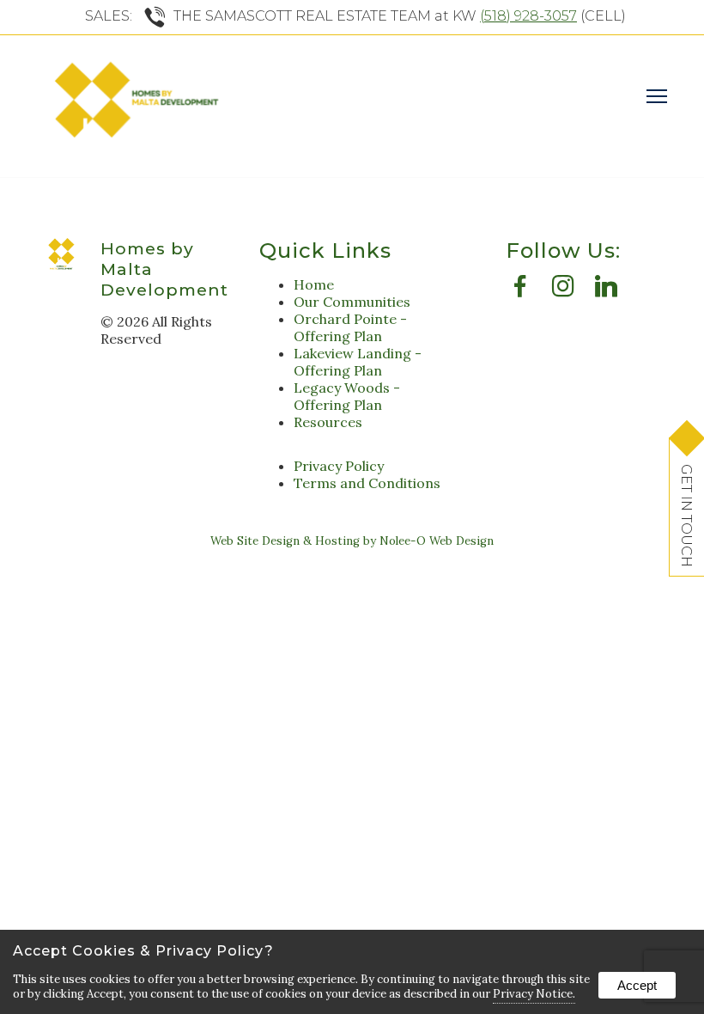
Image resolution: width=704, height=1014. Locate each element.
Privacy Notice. (534, 994)
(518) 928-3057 (528, 16)
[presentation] (520, 290)
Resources (328, 422)
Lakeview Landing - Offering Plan (358, 362)
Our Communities (352, 301)
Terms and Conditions (367, 483)
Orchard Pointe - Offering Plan (350, 327)
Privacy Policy (339, 465)
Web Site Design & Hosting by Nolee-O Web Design (352, 541)
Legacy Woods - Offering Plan (347, 396)
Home (314, 284)
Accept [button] (637, 985)
